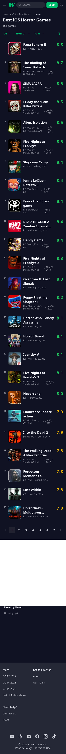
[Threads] (20, 736)
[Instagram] (46, 736)
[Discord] (29, 736)
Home (6, 14)
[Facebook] (37, 736)
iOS (14, 14)
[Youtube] (12, 736)
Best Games (25, 14)
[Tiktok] (54, 736)
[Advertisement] (33, 573)
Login (52, 5)
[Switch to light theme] (61, 5)
